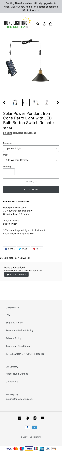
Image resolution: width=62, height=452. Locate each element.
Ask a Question (18, 274)
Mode (6, 154)
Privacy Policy (13, 338)
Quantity (7, 166)
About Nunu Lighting (17, 373)
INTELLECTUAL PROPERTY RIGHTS (25, 353)
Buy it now (31, 189)
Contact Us (12, 381)
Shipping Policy (14, 322)
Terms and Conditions (18, 346)
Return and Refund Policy (19, 330)
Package (7, 143)
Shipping (7, 132)
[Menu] (57, 23)
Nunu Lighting (35, 437)
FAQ (8, 314)
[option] (15, 102)
